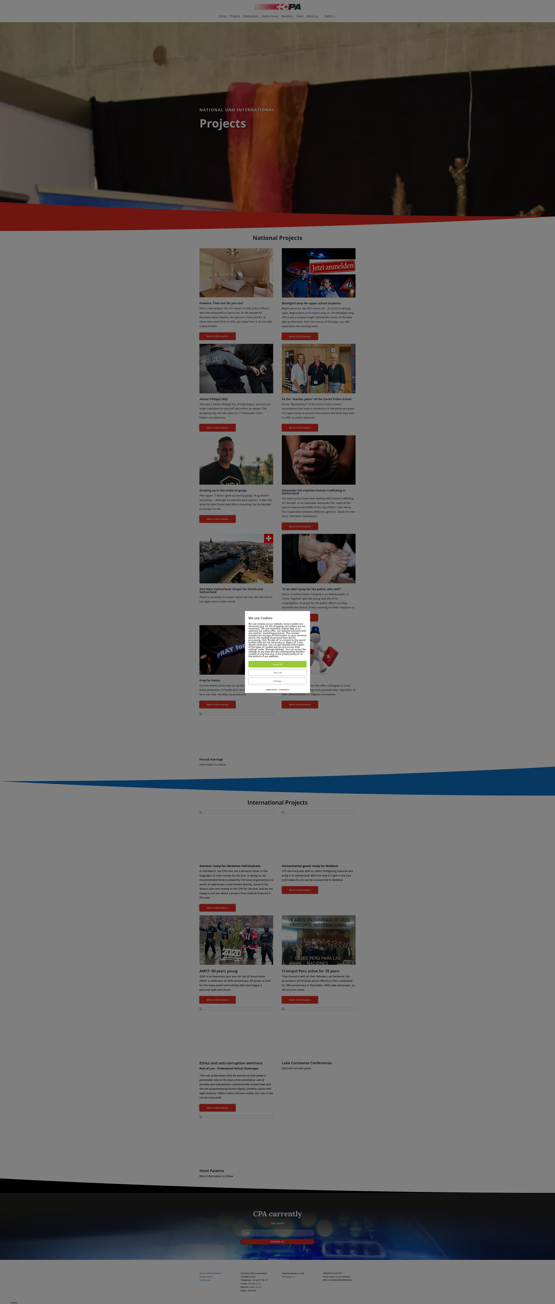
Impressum (284, 689)
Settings (277, 680)
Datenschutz (271, 689)
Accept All (277, 664)
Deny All (277, 672)
